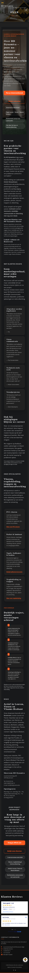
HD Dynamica (7, 6)
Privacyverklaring (19, 967)
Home (12, 15)
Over (17, 15)
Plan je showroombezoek (14, 93)
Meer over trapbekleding (13, 598)
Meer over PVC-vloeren (13, 527)
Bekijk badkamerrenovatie (14, 572)
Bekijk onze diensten (14, 851)
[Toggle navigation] (26, 10)
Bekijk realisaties (14, 101)
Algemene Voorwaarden (11, 967)
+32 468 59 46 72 (6, 950)
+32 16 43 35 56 (6, 952)
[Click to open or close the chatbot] (25, 960)
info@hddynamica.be (8, 949)
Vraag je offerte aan (14, 843)
